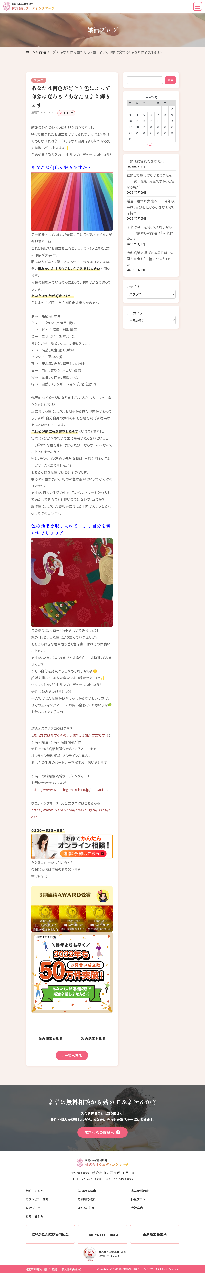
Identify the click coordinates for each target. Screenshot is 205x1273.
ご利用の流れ (87, 1199)
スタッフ (68, 113)
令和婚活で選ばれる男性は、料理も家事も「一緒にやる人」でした (150, 258)
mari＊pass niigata (102, 1234)
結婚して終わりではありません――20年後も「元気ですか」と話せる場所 (150, 181)
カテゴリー (135, 286)
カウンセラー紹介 (37, 1199)
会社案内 (137, 1207)
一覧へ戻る (73, 1055)
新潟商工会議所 (155, 1234)
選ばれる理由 (87, 1190)
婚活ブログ (47, 51)
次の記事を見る (93, 1038)
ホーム (30, 51)
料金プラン (138, 1199)
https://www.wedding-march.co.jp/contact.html (71, 789)
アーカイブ (135, 312)
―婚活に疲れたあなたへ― (147, 161)
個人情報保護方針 (72, 1269)
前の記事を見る (50, 1038)
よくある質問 (86, 1207)
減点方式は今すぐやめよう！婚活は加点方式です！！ (71, 735)
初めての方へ (35, 1190)
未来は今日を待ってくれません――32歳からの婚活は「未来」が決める (151, 232)
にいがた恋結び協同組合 (50, 1234)
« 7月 (150, 144)
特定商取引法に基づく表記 (41, 1269)
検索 (170, 80)
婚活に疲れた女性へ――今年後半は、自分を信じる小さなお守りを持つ (151, 206)
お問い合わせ (34, 1216)
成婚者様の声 (140, 1190)
